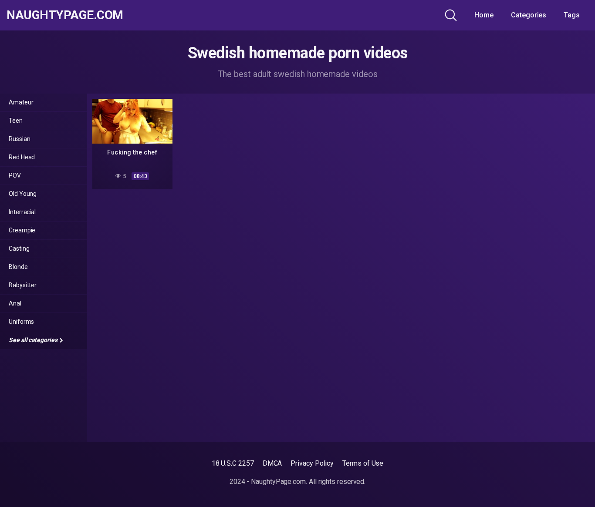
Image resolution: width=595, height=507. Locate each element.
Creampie (22, 230)
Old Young (23, 193)
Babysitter (23, 285)
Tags (572, 15)
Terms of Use (362, 463)
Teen (16, 120)
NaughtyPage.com (65, 15)
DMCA (272, 463)
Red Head (22, 157)
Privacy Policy (312, 463)
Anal (15, 303)
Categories (528, 15)
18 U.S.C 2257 (233, 463)
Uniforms (21, 321)
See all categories (33, 339)
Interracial (22, 211)
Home (484, 15)
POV (15, 175)
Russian (19, 138)
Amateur (21, 102)
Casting (19, 248)
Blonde (18, 266)
